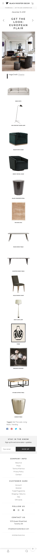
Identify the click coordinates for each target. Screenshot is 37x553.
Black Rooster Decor (20, 535)
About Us (18, 463)
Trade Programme (18, 491)
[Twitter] (16, 429)
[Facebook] (7, 429)
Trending (14, 424)
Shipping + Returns (18, 494)
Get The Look (17, 422)
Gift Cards (18, 500)
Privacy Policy (18, 471)
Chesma (21, 74)
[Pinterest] (11, 429)
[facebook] (14, 510)
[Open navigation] (4, 3)
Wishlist (18, 488)
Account (18, 485)
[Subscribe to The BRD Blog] (20, 429)
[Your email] (9, 449)
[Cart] (32, 3)
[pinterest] (23, 510)
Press (18, 466)
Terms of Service (19, 468)
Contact (19, 474)
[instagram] (18, 510)
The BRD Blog (9, 7)
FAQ (18, 497)
